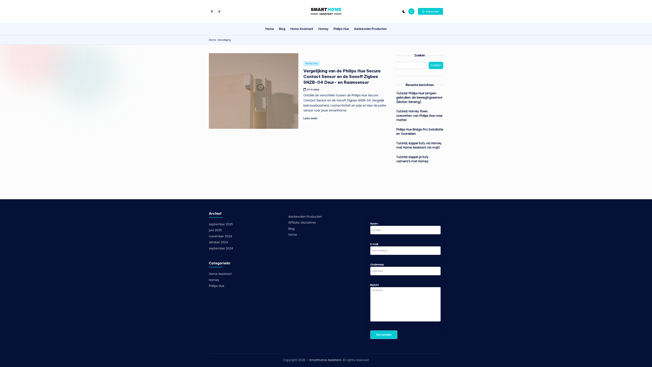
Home (212, 40)
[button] (430, 11)
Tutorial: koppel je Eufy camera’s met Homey (412, 159)
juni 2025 (215, 230)
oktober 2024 (218, 242)
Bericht (374, 285)
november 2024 (220, 236)
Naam (374, 223)
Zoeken (419, 55)
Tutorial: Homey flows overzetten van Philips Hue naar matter (419, 115)
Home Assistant (220, 274)
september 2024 (221, 248)
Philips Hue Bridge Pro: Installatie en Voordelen (419, 131)
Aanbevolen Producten (305, 217)
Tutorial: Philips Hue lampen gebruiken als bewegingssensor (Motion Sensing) (419, 97)
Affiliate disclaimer (302, 223)
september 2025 (221, 224)
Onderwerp (377, 264)
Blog (291, 229)
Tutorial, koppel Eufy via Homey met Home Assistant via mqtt (419, 145)
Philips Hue (311, 63)
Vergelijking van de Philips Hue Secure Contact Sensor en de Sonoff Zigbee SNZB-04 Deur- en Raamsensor (342, 76)
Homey (214, 280)
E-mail (374, 244)
